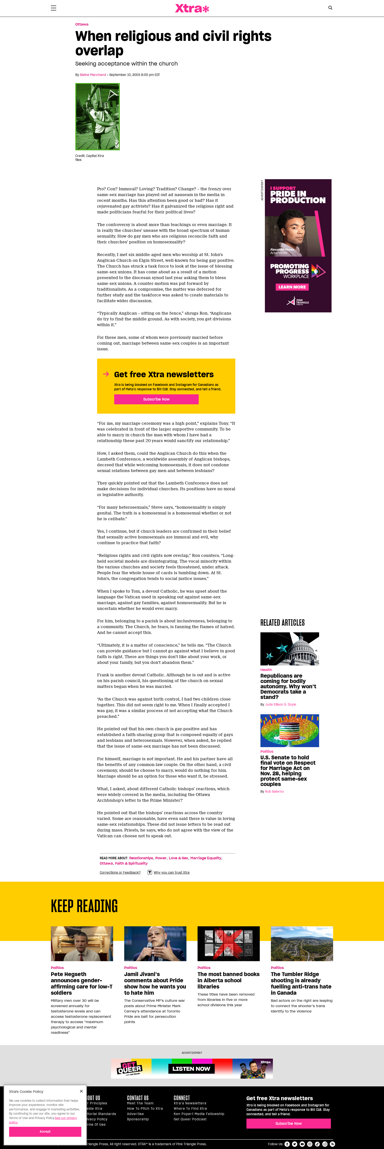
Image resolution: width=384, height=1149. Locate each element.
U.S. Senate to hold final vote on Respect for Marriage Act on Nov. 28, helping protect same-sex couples (288, 771)
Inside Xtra (92, 1109)
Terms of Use (94, 1125)
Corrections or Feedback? (120, 873)
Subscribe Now (156, 399)
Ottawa (81, 24)
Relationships (141, 858)
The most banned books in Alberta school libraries (229, 980)
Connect (182, 1098)
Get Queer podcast (190, 1119)
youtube (302, 1144)
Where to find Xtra (190, 1109)
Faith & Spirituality (131, 863)
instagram (309, 1144)
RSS (332, 1144)
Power (161, 858)
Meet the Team (140, 1103)
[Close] (81, 1091)
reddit (325, 1144)
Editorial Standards (99, 1114)
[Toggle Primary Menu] (53, 9)
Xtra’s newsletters (190, 1103)
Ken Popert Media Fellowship (199, 1114)
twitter (294, 1144)
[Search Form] (330, 8)
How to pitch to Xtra (145, 1109)
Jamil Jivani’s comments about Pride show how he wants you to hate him (155, 983)
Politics (266, 752)
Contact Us (138, 1098)
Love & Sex (178, 858)
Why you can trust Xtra (172, 873)
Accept (45, 1131)
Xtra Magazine (192, 8)
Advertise (135, 1114)
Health (266, 670)
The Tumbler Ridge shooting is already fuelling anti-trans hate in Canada (301, 983)
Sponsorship (138, 1119)
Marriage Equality (205, 858)
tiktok (317, 1144)
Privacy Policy (95, 1119)
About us (91, 1098)
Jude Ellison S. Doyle (280, 704)
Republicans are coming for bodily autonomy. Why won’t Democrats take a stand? (288, 686)
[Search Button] (330, 8)
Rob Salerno (274, 792)
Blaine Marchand (93, 75)
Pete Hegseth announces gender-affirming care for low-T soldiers (81, 983)
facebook (287, 1144)
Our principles (95, 1103)
